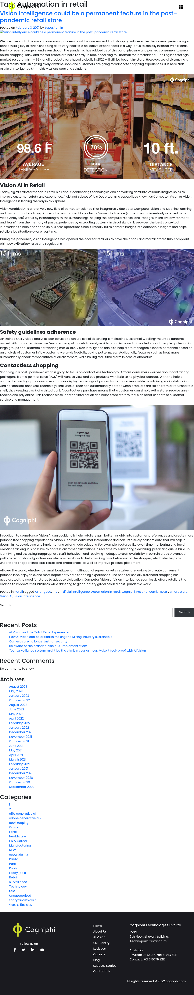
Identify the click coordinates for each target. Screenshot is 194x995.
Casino (14, 827)
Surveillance (18, 882)
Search (5, 605)
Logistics (99, 948)
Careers (99, 954)
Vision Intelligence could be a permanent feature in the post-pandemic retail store (88, 16)
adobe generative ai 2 (25, 818)
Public (13, 868)
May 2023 (16, 691)
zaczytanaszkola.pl (23, 900)
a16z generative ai (22, 813)
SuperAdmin (54, 27)
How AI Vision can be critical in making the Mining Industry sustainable (60, 637)
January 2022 (19, 727)
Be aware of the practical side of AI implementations (48, 646)
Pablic (13, 859)
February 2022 (20, 723)
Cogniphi (128, 591)
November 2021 (20, 737)
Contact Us (101, 971)
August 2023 (18, 686)
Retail (18, 591)
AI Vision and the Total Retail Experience (39, 632)
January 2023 (19, 696)
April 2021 (16, 755)
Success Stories (104, 965)
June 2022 (16, 709)
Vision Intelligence (26, 596)
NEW (12, 850)
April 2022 (16, 718)
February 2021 (19, 764)
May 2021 (15, 750)
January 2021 (18, 768)
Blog (96, 960)
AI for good (43, 591)
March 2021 (17, 759)
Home (97, 926)
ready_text (17, 873)
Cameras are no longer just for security (38, 641)
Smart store (179, 591)
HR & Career (18, 841)
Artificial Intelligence (74, 591)
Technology (18, 886)
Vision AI (6, 596)
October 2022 (19, 700)
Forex (13, 832)
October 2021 (19, 741)
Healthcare (17, 836)
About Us (100, 931)
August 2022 (18, 705)
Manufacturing (20, 845)
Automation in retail (105, 591)
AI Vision (99, 937)
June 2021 (16, 746)
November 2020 (21, 778)
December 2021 (20, 732)
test (12, 891)
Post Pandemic (147, 591)
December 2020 (21, 773)
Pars (12, 864)
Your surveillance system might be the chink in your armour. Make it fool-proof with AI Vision (77, 650)
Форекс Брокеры (21, 905)
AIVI (55, 591)
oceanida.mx (18, 854)
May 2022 (16, 714)
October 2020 (19, 782)
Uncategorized (20, 895)
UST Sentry (101, 943)
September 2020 (21, 787)
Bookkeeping (18, 823)
